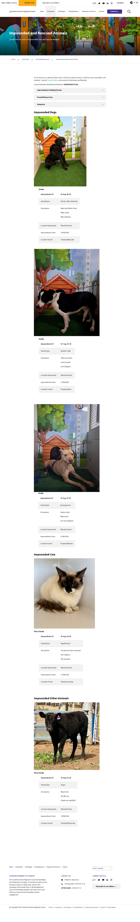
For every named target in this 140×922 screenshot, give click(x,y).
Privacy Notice (111, 907)
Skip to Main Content (9, 3)
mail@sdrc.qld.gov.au (71, 880)
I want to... (114, 11)
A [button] (134, 3)
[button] (131, 3)
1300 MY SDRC (29, 3)
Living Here (58, 907)
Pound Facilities (53, 80)
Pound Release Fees (45, 97)
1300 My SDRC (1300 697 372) (74, 884)
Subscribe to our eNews (50, 3)
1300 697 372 (76, 888)
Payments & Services (91, 907)
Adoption (41, 104)
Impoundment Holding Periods (49, 90)
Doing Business (78, 907)
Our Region (67, 907)
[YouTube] (103, 3)
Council (102, 907)
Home (51, 907)
